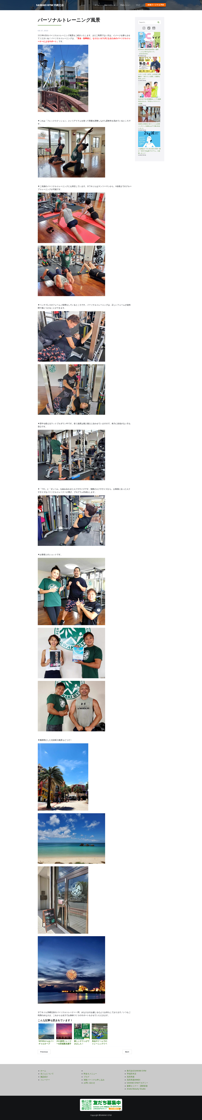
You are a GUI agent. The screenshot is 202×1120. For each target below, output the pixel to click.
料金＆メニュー (90, 1073)
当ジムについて (47, 1073)
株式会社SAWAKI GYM (136, 1070)
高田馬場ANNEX (133, 1079)
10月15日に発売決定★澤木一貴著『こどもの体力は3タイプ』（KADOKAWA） (148, 51)
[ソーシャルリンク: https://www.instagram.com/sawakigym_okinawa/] (144, 28)
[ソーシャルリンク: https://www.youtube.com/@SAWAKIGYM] (154, 28)
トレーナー (45, 1079)
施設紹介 (44, 1076)
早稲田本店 (131, 1073)
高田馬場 (130, 1076)
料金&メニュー (125, 5)
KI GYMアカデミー (140, 1083)
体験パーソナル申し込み (94, 1079)
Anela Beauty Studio (136, 1089)
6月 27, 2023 (43, 31)
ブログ (138, 5)
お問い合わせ (89, 1083)
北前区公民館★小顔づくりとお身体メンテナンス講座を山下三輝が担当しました (149, 126)
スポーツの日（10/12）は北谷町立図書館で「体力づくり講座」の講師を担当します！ (149, 76)
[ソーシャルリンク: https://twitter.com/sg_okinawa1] (149, 28)
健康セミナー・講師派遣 (137, 1086)
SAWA (129, 1083)
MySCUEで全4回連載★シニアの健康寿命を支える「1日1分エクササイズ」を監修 (149, 101)
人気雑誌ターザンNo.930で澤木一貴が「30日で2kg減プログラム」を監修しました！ (149, 151)
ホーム (97, 5)
